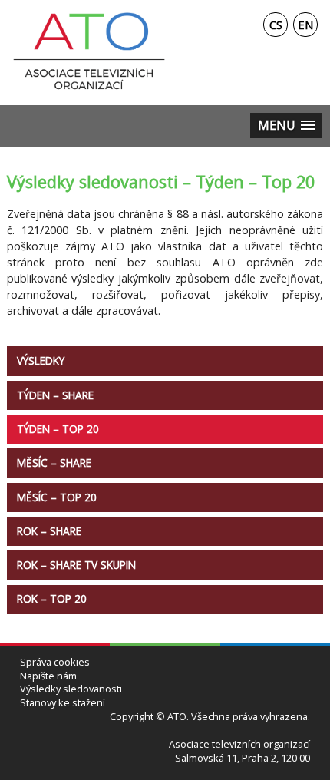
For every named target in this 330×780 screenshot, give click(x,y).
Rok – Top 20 (52, 598)
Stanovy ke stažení (62, 702)
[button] (286, 125)
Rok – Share (49, 531)
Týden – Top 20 (58, 428)
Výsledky (40, 360)
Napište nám (48, 675)
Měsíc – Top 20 (57, 497)
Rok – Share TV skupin (76, 564)
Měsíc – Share (54, 462)
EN (305, 24)
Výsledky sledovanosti (71, 689)
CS (275, 24)
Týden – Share (55, 395)
